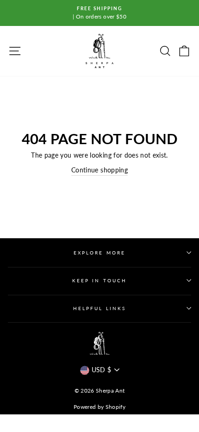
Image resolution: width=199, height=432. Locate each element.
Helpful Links (99, 308)
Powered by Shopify (99, 406)
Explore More (99, 252)
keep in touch (99, 280)
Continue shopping (99, 170)
